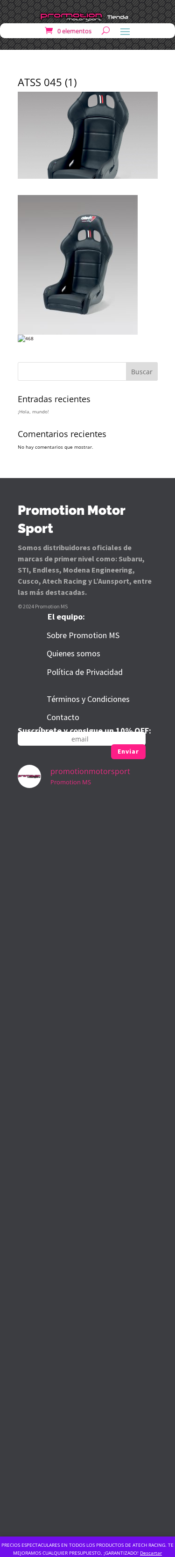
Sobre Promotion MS (83, 635)
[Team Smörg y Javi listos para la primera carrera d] (88, 1324)
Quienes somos (73, 653)
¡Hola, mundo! (33, 411)
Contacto (63, 717)
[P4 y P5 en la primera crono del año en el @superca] (88, 1405)
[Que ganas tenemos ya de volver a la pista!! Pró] (88, 919)
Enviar (128, 751)
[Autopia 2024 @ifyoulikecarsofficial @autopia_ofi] (88, 1486)
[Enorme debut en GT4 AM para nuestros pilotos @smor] (88, 1243)
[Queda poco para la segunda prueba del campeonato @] (88, 1081)
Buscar (142, 371)
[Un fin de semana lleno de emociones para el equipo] (88, 838)
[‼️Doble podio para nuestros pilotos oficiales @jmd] (88, 1162)
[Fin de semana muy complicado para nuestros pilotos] (88, 1000)
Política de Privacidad (85, 672)
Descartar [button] (151, 1553)
